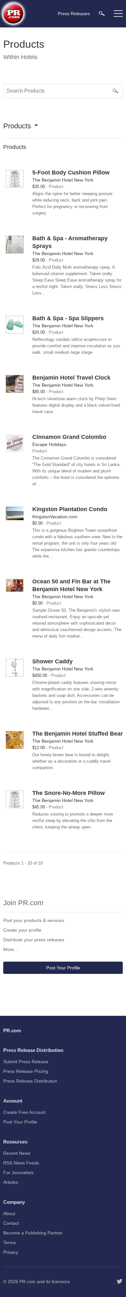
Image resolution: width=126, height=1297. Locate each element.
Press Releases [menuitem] (74, 13)
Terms (9, 1242)
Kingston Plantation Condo (69, 509)
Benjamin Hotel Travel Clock (71, 377)
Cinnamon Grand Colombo (69, 437)
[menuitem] (102, 13)
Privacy (10, 1252)
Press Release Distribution (30, 1081)
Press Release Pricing (25, 1071)
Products (17, 126)
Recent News (16, 1153)
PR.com (27, 1281)
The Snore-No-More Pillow (68, 793)
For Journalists (18, 1172)
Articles (10, 1182)
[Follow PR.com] (119, 1281)
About (9, 1213)
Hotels (29, 57)
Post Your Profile (63, 967)
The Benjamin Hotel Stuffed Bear (77, 733)
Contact (11, 1223)
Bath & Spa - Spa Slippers (68, 318)
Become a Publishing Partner (33, 1232)
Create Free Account (24, 1112)
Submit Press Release (25, 1061)
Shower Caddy (52, 661)
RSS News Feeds (21, 1162)
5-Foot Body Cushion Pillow (71, 172)
